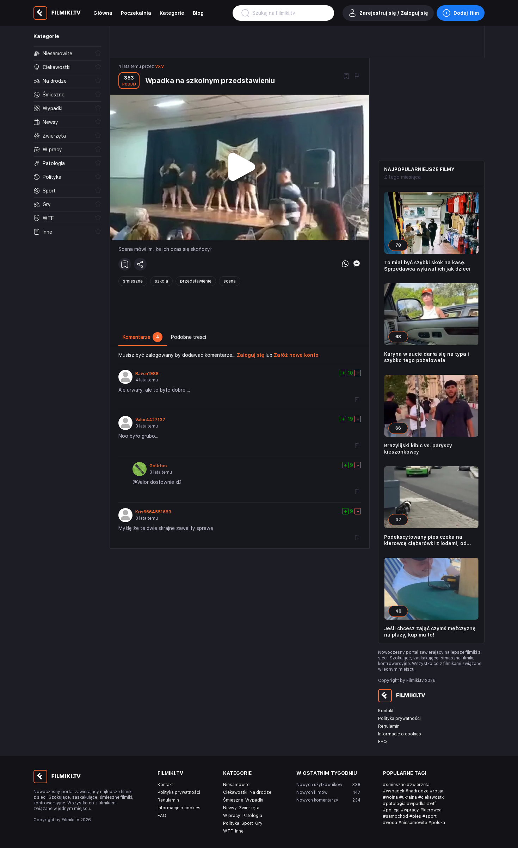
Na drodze (260, 792)
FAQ (382, 741)
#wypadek (393, 791)
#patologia (394, 803)
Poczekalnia (136, 13)
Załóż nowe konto (296, 355)
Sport (247, 823)
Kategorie (172, 13)
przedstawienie (195, 281)
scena (229, 281)
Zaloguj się (250, 355)
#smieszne (394, 784)
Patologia (252, 815)
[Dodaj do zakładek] (346, 76)
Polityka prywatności (399, 718)
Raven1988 (147, 373)
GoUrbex (158, 465)
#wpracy (410, 810)
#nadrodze (417, 791)
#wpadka (416, 803)
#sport (430, 816)
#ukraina (408, 797)
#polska (436, 822)
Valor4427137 (150, 419)
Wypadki (254, 800)
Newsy (230, 807)
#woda (390, 822)
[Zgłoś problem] (357, 76)
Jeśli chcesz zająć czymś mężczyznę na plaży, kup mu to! (430, 632)
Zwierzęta (249, 807)
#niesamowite (413, 822)
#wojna (390, 797)
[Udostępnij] (140, 264)
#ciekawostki (431, 797)
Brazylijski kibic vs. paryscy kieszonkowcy (418, 449)
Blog (198, 13)
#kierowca (431, 810)
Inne (239, 831)
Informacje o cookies (399, 734)
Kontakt (386, 710)
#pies (415, 816)
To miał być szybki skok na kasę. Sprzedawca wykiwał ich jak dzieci (427, 266)
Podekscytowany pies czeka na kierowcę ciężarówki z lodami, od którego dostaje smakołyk (425, 540)
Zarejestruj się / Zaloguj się (393, 13)
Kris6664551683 (153, 512)
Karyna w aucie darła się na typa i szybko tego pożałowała (426, 357)
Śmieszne (233, 800)
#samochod (395, 816)
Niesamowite (236, 784)
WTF (228, 831)
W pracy (231, 815)
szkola (161, 281)
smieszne (133, 281)
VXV (159, 66)
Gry (259, 823)
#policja (391, 810)
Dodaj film (466, 13)
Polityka (231, 823)
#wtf (431, 803)
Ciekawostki (235, 792)
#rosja (436, 791)
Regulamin (389, 726)
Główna (102, 13)
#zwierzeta (418, 784)
